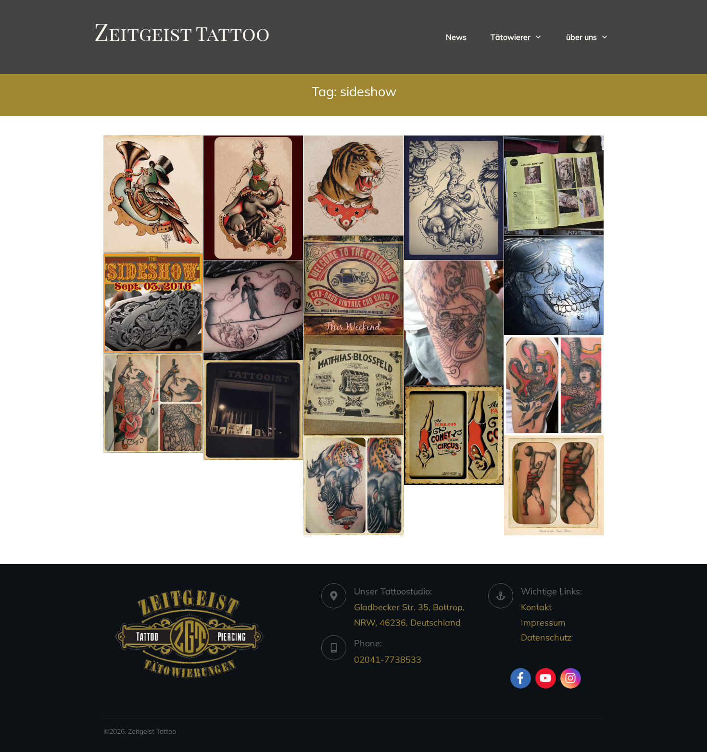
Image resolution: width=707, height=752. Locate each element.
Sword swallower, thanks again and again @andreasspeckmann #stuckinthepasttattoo (153, 403)
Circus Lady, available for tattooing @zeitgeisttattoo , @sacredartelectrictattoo (253, 198)
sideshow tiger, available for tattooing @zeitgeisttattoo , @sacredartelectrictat (353, 185)
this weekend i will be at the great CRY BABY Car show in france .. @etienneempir (353, 285)
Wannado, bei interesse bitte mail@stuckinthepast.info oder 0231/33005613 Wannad (454, 435)
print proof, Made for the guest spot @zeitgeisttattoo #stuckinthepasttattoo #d (353, 385)
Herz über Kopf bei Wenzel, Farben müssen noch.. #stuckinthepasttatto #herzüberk (253, 310)
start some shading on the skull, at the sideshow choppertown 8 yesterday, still (554, 285)
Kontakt (536, 607)
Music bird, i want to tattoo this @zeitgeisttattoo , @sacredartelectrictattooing (153, 194)
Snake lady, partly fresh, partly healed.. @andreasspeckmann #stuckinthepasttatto (554, 385)
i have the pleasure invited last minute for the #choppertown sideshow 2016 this (153, 303)
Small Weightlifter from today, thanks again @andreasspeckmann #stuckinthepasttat (554, 485)
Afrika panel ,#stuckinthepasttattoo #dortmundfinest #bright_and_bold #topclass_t (353, 485)
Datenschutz (546, 637)
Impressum (543, 622)
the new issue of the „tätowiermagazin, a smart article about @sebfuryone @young (554, 185)
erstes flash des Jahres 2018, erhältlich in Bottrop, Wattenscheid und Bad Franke (454, 198)
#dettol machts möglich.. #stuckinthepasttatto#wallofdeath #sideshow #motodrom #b (454, 322)
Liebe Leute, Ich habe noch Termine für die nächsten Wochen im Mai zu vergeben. (253, 410)
